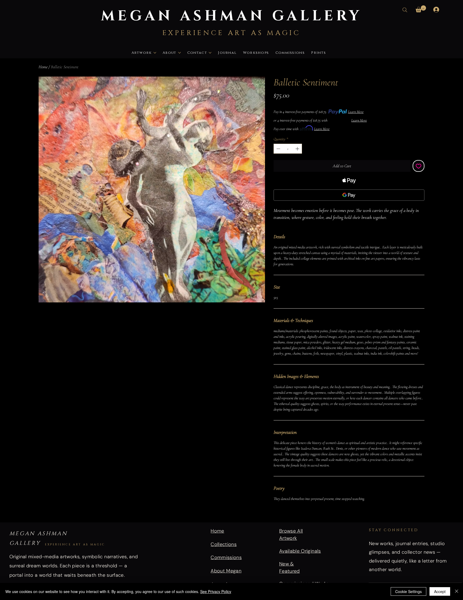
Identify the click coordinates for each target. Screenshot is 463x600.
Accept (440, 591)
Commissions (226, 557)
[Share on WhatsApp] (297, 513)
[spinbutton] (288, 148)
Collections (224, 544)
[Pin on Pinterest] (287, 513)
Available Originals (300, 551)
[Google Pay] (349, 195)
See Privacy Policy (215, 591)
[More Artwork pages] (155, 52)
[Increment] (297, 148)
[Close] (456, 591)
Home (43, 67)
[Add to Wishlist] (418, 166)
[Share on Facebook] (277, 513)
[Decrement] (277, 148)
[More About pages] (179, 52)
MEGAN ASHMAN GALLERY (231, 14)
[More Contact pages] (210, 52)
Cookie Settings (408, 591)
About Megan (226, 571)
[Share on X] (307, 513)
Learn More (356, 111)
